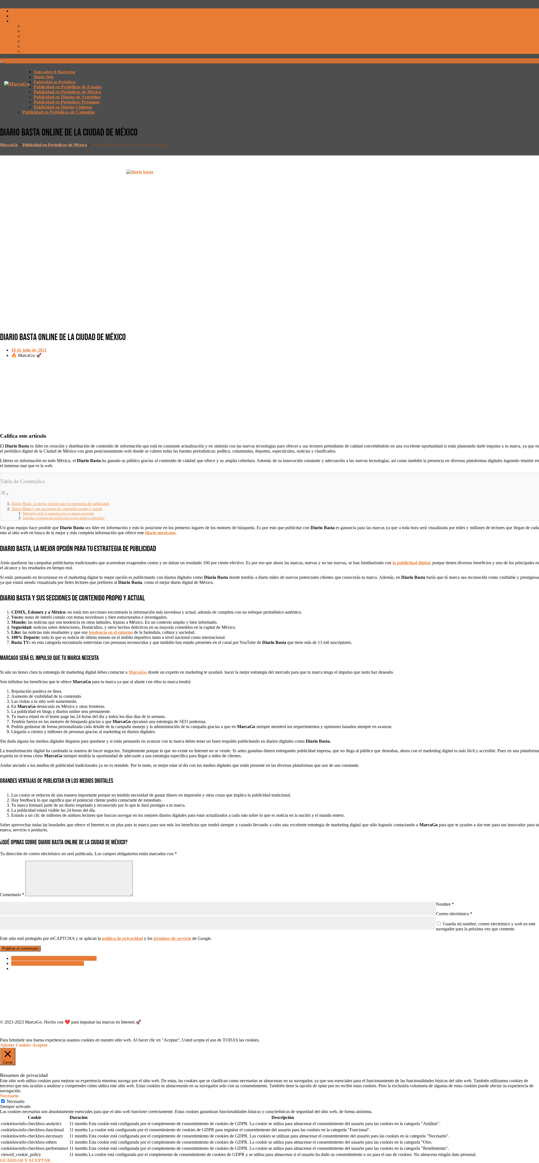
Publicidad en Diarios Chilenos (51, 46)
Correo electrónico (454, 913)
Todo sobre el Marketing (34, 10)
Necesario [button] (9, 1095)
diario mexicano (160, 532)
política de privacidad (122, 938)
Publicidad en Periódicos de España (56, 26)
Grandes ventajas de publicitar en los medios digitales (63, 518)
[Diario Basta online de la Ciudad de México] (269, 247)
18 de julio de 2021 (29, 350)
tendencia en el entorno (111, 632)
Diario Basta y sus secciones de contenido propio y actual (57, 508)
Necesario (15, 1101)
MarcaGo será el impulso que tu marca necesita (58, 513)
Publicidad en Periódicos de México (56, 31)
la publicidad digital (411, 562)
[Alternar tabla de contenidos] (4, 494)
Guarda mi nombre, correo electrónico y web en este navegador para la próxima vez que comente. (485, 926)
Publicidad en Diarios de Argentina (55, 36)
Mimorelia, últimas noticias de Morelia (47, 963)
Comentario (12, 894)
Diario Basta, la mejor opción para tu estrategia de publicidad (60, 503)
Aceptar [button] (40, 1045)
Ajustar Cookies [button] (15, 1045)
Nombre (445, 904)
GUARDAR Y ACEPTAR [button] (25, 1160)
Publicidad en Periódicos (34, 21)
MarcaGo (138, 672)
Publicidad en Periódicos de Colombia (58, 51)
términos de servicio (172, 938)
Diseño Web (22, 15)
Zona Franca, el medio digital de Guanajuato (54, 958)
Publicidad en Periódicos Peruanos (55, 41)
